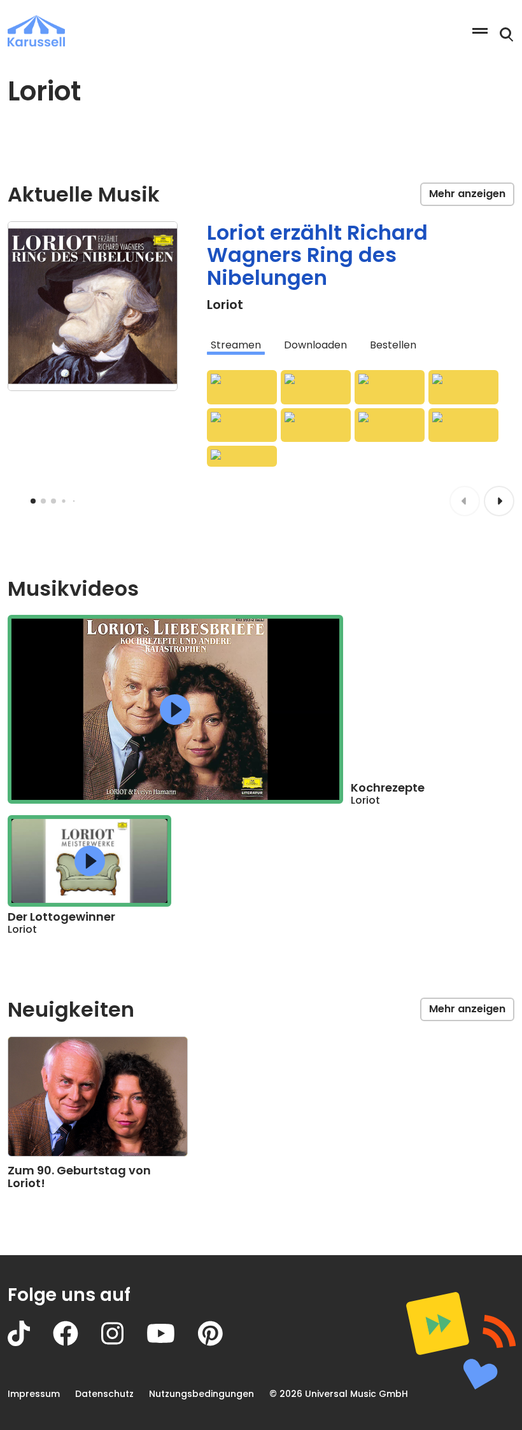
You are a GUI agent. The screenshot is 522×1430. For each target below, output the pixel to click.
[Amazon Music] (242, 387)
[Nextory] (390, 425)
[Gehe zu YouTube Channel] (172, 1342)
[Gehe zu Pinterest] (222, 1342)
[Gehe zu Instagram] (123, 1342)
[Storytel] (242, 456)
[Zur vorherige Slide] (464, 501)
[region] (175, 709)
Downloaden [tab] (315, 345)
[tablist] (360, 345)
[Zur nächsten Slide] (499, 501)
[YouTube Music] (242, 425)
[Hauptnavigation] (480, 31)
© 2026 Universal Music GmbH (338, 1393)
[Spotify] (316, 387)
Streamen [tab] (236, 345)
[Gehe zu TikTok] (30, 1342)
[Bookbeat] (463, 425)
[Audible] (316, 425)
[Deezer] (390, 387)
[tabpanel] (360, 418)
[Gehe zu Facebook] (77, 1342)
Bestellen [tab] (393, 345)
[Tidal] (463, 387)
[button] (175, 709)
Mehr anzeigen (467, 193)
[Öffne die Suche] (506, 35)
